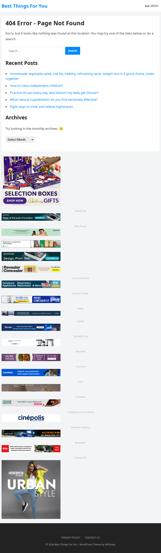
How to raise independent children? (36, 86)
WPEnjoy (110, 544)
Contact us (92, 537)
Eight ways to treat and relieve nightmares (41, 106)
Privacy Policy (70, 537)
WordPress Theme (90, 544)
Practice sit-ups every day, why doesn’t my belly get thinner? (54, 93)
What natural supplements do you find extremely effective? (54, 99)
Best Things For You (25, 6)
